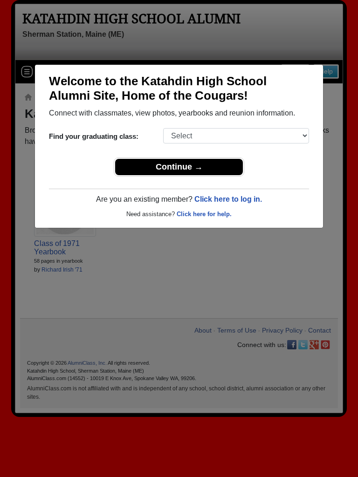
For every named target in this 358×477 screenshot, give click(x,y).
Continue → (179, 166)
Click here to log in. (228, 199)
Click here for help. (204, 214)
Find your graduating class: (93, 136)
